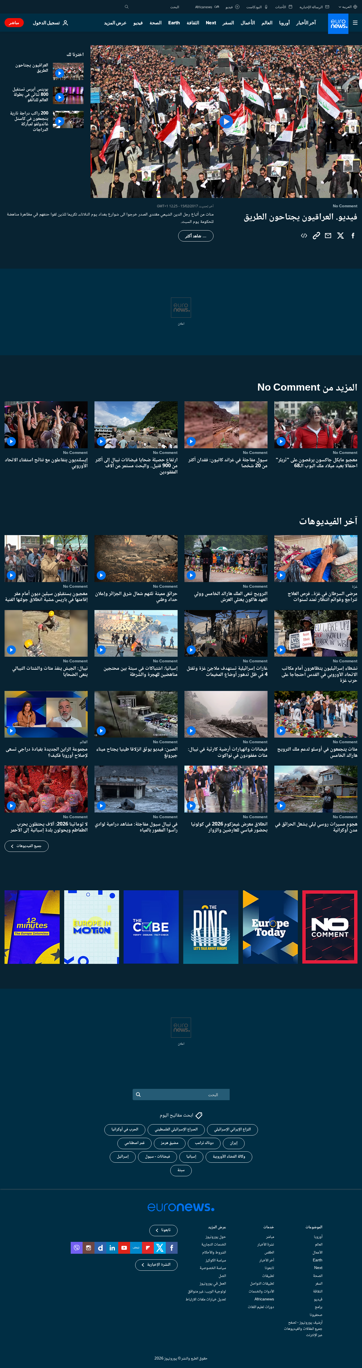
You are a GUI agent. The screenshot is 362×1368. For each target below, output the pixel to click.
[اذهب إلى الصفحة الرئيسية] (338, 24)
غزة (354, 586)
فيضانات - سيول (157, 1156)
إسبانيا (191, 1156)
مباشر (14, 22)
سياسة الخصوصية (213, 1268)
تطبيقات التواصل (262, 1283)
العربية (347, 7)
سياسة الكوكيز (216, 1260)
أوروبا (284, 22)
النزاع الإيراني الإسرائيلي (232, 1129)
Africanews (264, 1299)
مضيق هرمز (169, 1143)
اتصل (222, 1275)
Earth (174, 22)
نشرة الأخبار (265, 1244)
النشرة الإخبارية (159, 1264)
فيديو (138, 22)
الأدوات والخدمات (261, 1291)
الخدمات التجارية (213, 1244)
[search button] (126, 6)
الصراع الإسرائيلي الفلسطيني (176, 1129)
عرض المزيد (217, 1228)
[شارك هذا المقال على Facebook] (352, 235)
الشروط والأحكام (214, 1252)
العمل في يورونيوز (213, 1283)
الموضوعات (313, 1228)
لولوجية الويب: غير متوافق (207, 1291)
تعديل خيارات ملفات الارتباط (206, 1299)
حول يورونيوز (216, 1236)
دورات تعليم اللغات (261, 1307)
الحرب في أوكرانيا (124, 1129)
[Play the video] (226, 121)
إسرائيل (123, 1156)
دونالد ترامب (204, 1143)
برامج (318, 1307)
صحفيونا (316, 1314)
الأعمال (248, 22)
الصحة (155, 22)
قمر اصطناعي (134, 1143)
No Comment (345, 452)
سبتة (181, 1170)
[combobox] (155, 6)
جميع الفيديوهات (29, 846)
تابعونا (269, 1268)
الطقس (269, 1252)
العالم (267, 22)
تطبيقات (268, 1275)
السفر (228, 22)
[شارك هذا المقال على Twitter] (340, 235)
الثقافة (193, 22)
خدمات (268, 1228)
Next (211, 22)
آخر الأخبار (306, 22)
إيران (234, 1143)
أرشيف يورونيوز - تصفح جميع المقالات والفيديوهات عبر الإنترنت (303, 1328)
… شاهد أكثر (195, 236)
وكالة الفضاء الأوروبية (229, 1156)
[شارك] (328, 235)
